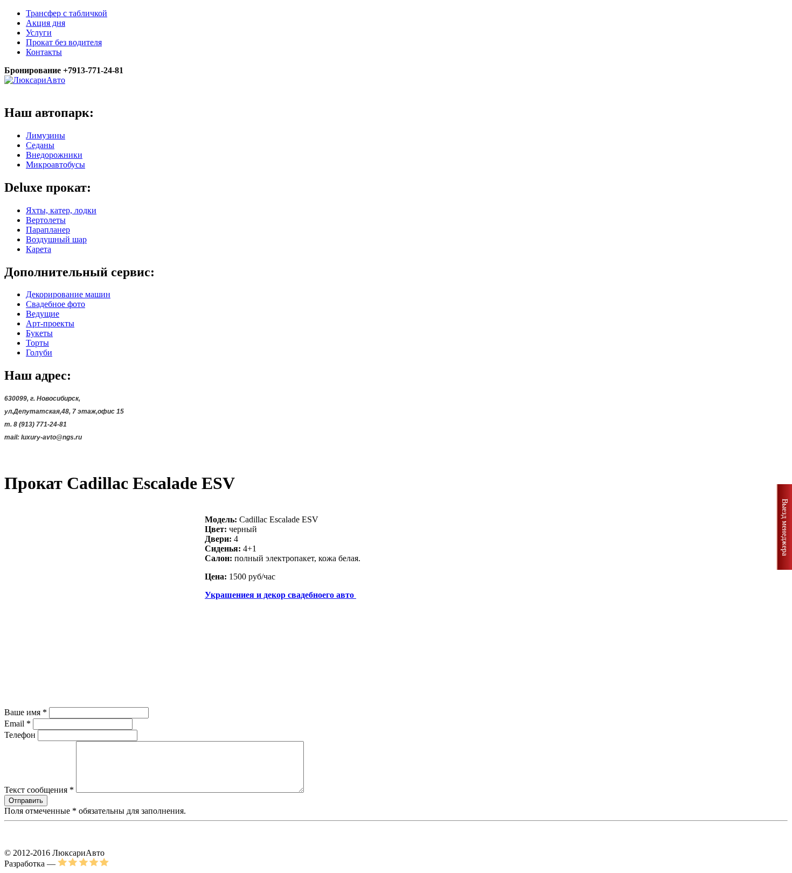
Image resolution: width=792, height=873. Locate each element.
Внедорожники (54, 154)
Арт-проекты (50, 323)
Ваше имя (25, 712)
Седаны (40, 145)
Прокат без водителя (64, 42)
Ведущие (42, 313)
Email (17, 723)
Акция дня (45, 22)
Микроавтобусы (55, 164)
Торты (37, 342)
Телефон (20, 734)
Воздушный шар (56, 239)
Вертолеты (46, 220)
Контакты (44, 52)
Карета (38, 249)
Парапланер (48, 229)
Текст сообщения (39, 789)
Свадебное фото (55, 304)
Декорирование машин (68, 294)
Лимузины (45, 135)
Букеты (39, 333)
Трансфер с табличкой (66, 13)
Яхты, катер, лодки (61, 210)
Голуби (39, 352)
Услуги (39, 32)
